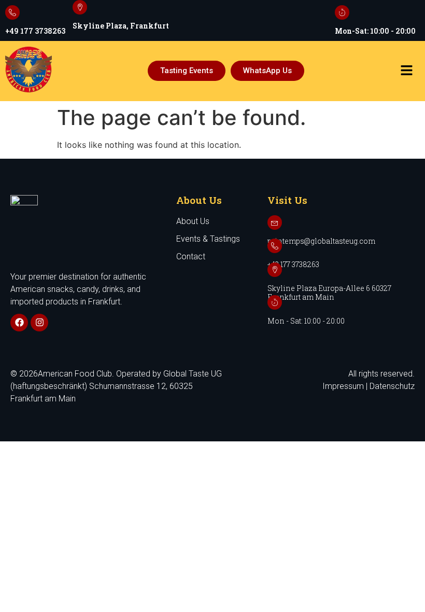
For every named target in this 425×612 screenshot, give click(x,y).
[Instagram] (39, 322)
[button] (406, 71)
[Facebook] (19, 322)
